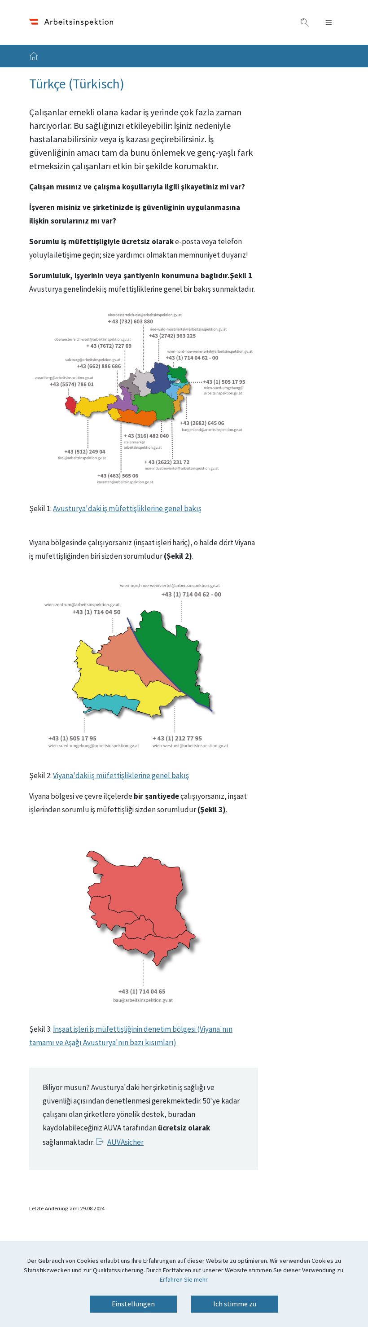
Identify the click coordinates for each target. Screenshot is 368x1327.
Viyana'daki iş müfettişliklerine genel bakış (121, 776)
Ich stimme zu (234, 1304)
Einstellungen (133, 1304)
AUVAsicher (125, 1142)
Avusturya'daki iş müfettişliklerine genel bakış (127, 509)
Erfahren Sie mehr (183, 1280)
